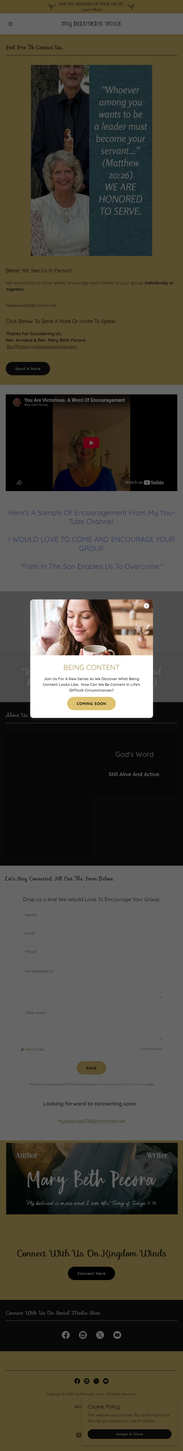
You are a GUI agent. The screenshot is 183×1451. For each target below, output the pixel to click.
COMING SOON (91, 703)
